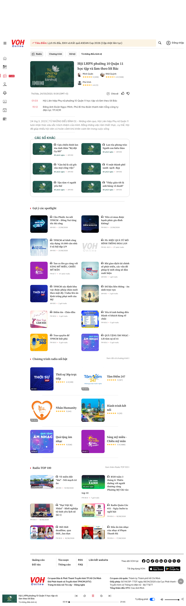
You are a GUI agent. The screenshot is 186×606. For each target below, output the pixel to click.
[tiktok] (152, 561)
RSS (80, 559)
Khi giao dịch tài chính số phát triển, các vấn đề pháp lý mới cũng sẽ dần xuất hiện (115, 268)
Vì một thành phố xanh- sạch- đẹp (114, 166)
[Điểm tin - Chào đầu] (39, 319)
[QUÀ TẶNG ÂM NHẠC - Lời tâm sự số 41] (90, 342)
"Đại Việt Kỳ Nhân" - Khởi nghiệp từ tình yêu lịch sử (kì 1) (67, 509)
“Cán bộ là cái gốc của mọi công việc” (65, 166)
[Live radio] (17, 76)
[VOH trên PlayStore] (172, 569)
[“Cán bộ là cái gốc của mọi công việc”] (42, 169)
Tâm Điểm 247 (116, 376)
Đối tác (36, 564)
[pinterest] (157, 561)
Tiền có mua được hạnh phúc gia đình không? (112, 220)
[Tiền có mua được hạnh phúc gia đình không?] (90, 224)
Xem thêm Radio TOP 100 (116, 467)
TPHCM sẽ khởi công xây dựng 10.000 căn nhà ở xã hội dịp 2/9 (63, 243)
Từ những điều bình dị (91, 54)
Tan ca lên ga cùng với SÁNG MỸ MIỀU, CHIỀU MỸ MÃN (64, 266)
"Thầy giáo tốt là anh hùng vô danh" (113, 184)
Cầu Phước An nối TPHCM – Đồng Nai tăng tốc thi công (63, 220)
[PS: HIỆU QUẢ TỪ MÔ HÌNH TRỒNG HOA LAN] (90, 247)
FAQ (80, 564)
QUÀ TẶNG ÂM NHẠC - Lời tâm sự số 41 (115, 337)
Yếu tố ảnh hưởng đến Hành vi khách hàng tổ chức (115, 315)
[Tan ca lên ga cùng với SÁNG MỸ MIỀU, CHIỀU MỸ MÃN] (39, 270)
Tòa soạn (63, 559)
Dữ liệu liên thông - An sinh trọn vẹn (115, 288)
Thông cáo (64, 564)
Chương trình (55, 54)
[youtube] (148, 561)
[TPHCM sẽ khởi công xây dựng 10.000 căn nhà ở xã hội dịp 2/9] (39, 247)
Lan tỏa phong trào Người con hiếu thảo (115, 146)
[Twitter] (174, 561)
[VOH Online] (37, 581)
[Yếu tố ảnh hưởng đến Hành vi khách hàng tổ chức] (90, 319)
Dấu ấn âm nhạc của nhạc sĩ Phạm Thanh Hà (118, 530)
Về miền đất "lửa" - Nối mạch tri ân (66, 480)
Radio (39, 54)
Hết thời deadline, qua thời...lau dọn (63, 530)
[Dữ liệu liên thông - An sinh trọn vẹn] (90, 293)
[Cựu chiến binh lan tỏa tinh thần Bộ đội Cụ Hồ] (42, 149)
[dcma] (170, 561)
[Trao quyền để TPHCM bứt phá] (39, 342)
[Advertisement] (158, 105)
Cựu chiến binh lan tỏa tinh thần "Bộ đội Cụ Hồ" (66, 148)
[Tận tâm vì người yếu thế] (42, 186)
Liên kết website (98, 559)
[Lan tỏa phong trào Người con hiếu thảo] (91, 149)
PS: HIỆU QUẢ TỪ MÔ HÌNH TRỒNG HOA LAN (115, 242)
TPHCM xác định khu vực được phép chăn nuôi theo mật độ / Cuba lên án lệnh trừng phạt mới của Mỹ (64, 293)
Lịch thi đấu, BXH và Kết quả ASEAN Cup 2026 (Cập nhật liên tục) (84, 43)
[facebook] (143, 561)
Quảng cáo (38, 559)
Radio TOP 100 (42, 468)
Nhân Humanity (66, 408)
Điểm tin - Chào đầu (64, 312)
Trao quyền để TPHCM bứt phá (59, 337)
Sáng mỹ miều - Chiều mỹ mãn (117, 439)
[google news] (165, 561)
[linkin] (161, 561)
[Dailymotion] (178, 561)
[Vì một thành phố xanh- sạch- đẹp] (91, 169)
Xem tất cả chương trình (117, 358)
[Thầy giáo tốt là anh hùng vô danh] (91, 186)
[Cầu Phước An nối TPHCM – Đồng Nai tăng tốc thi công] (39, 224)
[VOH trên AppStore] (156, 569)
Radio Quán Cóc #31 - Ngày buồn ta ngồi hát (117, 508)
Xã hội (72, 54)
